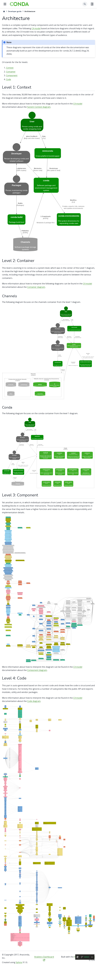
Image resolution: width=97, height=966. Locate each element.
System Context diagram (39, 107)
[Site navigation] (5, 4)
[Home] (4, 11)
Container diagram (36, 287)
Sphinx (19, 962)
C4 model (36, 28)
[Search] (84, 4)
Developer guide (14, 11)
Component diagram (37, 670)
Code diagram (34, 701)
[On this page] (92, 4)
